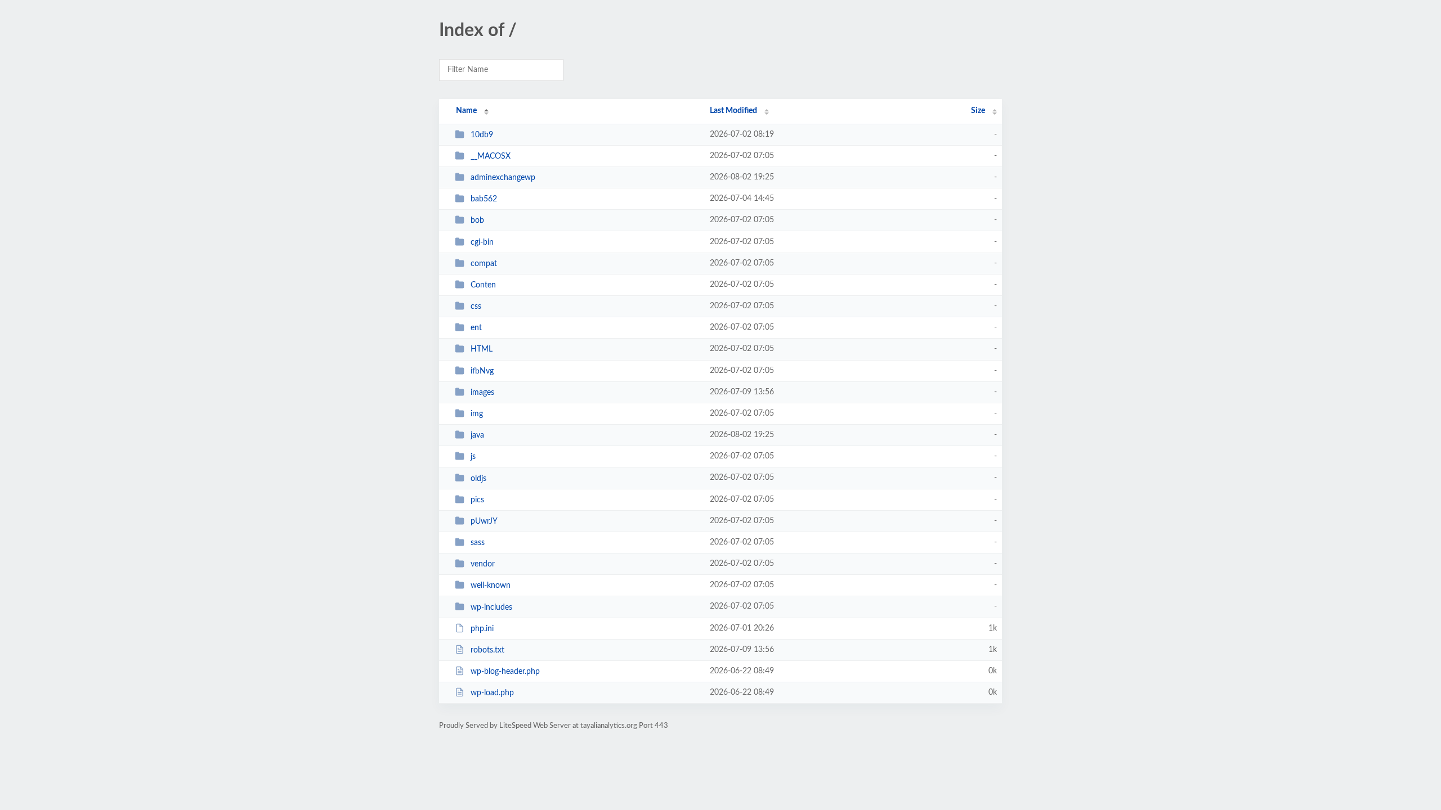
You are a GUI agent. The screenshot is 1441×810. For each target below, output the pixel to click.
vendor (483, 564)
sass (478, 543)
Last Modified (733, 111)
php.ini (482, 629)
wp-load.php (492, 693)
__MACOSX (491, 156)
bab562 (484, 199)
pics (477, 500)
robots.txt (487, 650)
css (476, 306)
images (482, 393)
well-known (491, 586)
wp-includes (491, 607)
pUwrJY (484, 521)
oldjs (478, 478)
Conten (483, 285)
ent (476, 328)
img (477, 414)
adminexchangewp (503, 178)
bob (477, 220)
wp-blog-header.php (505, 672)
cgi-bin (482, 242)
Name (466, 111)
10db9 (482, 135)
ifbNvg (482, 371)
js (473, 457)
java (477, 435)
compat (484, 264)
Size (978, 111)
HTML (482, 349)
